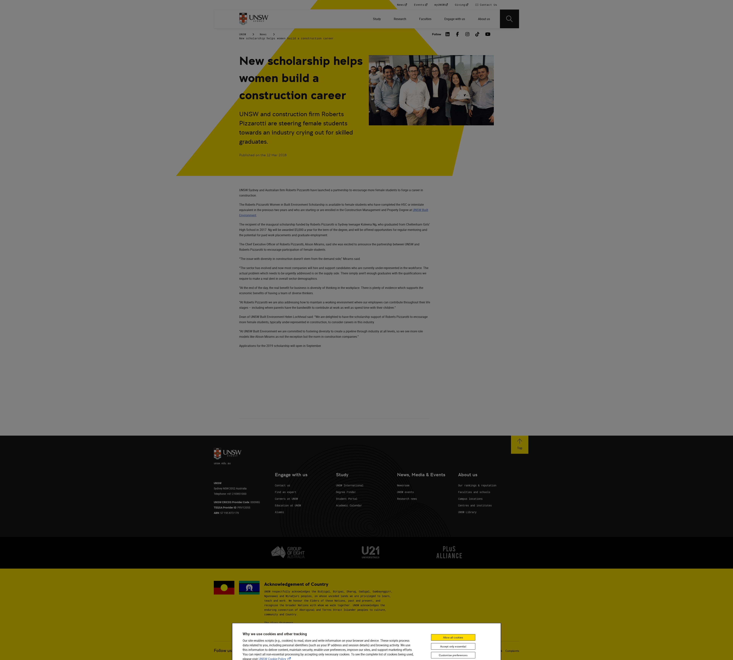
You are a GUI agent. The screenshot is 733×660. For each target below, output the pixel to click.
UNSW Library (467, 512)
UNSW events (405, 492)
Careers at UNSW (286, 498)
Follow (436, 34)
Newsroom (403, 485)
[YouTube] (487, 34)
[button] (519, 445)
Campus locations (470, 498)
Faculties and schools (474, 492)
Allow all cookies (453, 637)
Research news (407, 498)
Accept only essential (453, 646)
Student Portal (346, 498)
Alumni (279, 512)
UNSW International (349, 485)
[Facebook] (458, 34)
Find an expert (285, 492)
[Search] (509, 19)
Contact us (282, 485)
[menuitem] (377, 18)
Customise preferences (453, 655)
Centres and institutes (475, 505)
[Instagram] (467, 34)
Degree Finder (346, 492)
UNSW (242, 34)
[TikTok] (477, 34)
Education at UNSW (288, 505)
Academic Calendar (349, 505)
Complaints (512, 650)
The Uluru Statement (278, 623)
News (263, 34)
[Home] (253, 19)
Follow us (223, 650)
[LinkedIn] (448, 34)
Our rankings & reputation (477, 485)
